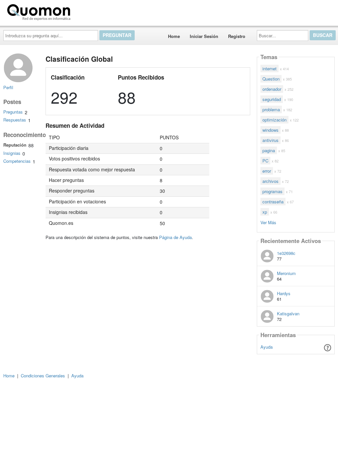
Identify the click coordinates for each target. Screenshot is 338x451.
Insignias (11, 153)
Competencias (17, 161)
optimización (274, 120)
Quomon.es (94, 11)
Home (174, 36)
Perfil (8, 87)
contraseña (273, 201)
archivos (270, 181)
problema (271, 109)
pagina (268, 150)
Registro (236, 36)
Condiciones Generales (43, 375)
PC (265, 160)
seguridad (271, 99)
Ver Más (268, 222)
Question (271, 79)
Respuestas (14, 120)
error (266, 171)
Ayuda (266, 347)
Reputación (14, 145)
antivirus (270, 140)
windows (270, 130)
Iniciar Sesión (204, 36)
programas (272, 191)
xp (264, 212)
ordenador (271, 89)
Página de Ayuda (175, 237)
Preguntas (13, 112)
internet (269, 68)
